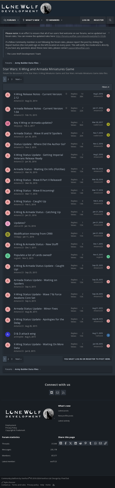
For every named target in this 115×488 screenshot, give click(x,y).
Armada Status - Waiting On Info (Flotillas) (39, 169)
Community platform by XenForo (26, 478)
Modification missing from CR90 (33, 233)
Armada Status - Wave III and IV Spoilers (38, 133)
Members (54, 20)
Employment (10, 425)
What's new (32, 20)
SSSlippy (17, 236)
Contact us (5, 485)
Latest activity (64, 420)
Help (42, 485)
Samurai (99, 335)
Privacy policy (33, 485)
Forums (11, 20)
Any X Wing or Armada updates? (33, 122)
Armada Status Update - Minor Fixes (36, 308)
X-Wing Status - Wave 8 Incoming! (34, 190)
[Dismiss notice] (108, 33)
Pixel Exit (65, 478)
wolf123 (53, 461)
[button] (18, 20)
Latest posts (63, 410)
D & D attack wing (25, 333)
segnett (17, 258)
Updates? (19, 222)
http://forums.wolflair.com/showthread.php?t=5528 (81, 36)
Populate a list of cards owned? (33, 255)
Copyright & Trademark (15, 430)
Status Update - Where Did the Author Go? (39, 144)
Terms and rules (19, 485)
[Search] (110, 20)
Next (17, 79)
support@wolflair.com (78, 47)
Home (48, 485)
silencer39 (18, 226)
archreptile (18, 336)
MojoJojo (18, 125)
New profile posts (65, 415)
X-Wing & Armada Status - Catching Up (37, 212)
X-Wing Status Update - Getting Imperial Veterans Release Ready (38, 156)
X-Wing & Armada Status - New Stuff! (36, 244)
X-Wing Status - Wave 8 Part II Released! (38, 180)
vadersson (98, 125)
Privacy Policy (11, 427)
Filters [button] (104, 87)
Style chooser (9, 482)
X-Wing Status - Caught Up (30, 201)
